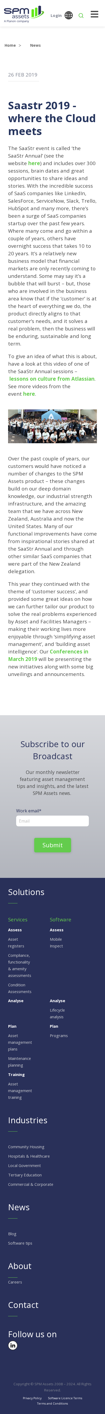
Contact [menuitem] (23, 1304)
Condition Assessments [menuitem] (20, 988)
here (34, 163)
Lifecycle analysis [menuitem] (57, 1013)
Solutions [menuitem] (26, 891)
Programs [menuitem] (59, 1035)
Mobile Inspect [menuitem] (56, 942)
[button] (81, 15)
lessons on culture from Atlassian (51, 378)
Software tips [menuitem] (20, 1243)
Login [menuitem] (56, 15)
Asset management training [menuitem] (20, 1090)
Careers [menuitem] (15, 1282)
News (35, 45)
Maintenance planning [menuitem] (19, 1062)
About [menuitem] (20, 1265)
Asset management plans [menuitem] (20, 1042)
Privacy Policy (32, 1398)
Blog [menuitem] (12, 1233)
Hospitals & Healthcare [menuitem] (29, 1156)
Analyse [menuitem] (15, 1000)
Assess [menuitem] (15, 929)
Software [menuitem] (60, 919)
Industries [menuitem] (27, 1120)
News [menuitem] (19, 1207)
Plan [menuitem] (12, 1026)
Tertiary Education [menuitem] (25, 1174)
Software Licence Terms (65, 1398)
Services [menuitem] (17, 919)
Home (10, 45)
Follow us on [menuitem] (32, 1334)
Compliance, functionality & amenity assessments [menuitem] (19, 965)
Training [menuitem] (16, 1074)
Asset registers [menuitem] (16, 942)
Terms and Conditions (52, 1403)
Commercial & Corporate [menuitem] (30, 1184)
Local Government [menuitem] (24, 1165)
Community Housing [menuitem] (26, 1146)
